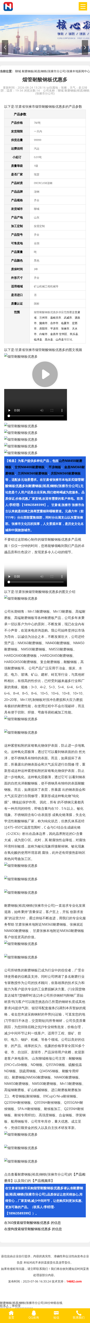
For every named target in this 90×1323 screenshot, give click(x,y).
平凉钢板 (55, 467)
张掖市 (65, 328)
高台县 (49, 339)
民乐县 (74, 334)
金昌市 (54, 334)
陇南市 (43, 323)
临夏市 (65, 323)
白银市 (43, 334)
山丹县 (60, 339)
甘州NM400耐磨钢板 (30, 467)
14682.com (74, 1281)
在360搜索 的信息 (32, 1222)
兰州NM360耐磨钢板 (33, 473)
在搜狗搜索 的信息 (33, 1229)
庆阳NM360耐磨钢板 (66, 473)
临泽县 (38, 339)
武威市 (68, 317)
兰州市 (43, 317)
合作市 (54, 323)
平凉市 (54, 328)
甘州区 (63, 334)
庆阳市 (43, 328)
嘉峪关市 (55, 317)
